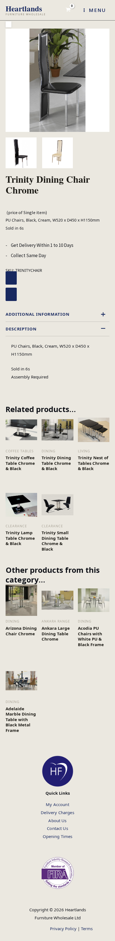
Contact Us (57, 828)
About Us (57, 820)
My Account (57, 804)
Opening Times (58, 836)
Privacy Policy (63, 928)
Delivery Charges (57, 812)
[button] (8, 24)
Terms (87, 928)
